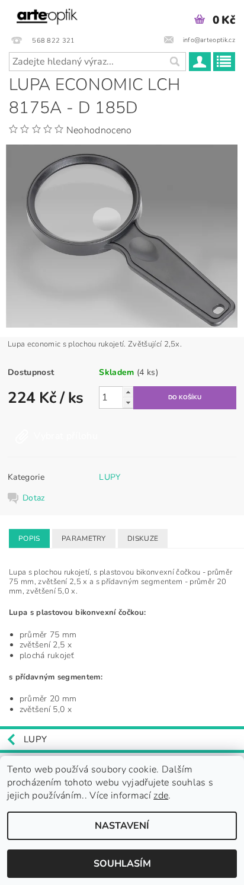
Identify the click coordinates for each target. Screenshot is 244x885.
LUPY (109, 477)
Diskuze (142, 538)
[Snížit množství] (128, 402)
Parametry (84, 538)
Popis (29, 538)
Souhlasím (122, 863)
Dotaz (34, 498)
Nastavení (122, 825)
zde (160, 795)
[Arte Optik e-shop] (47, 15)
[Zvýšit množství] (128, 391)
